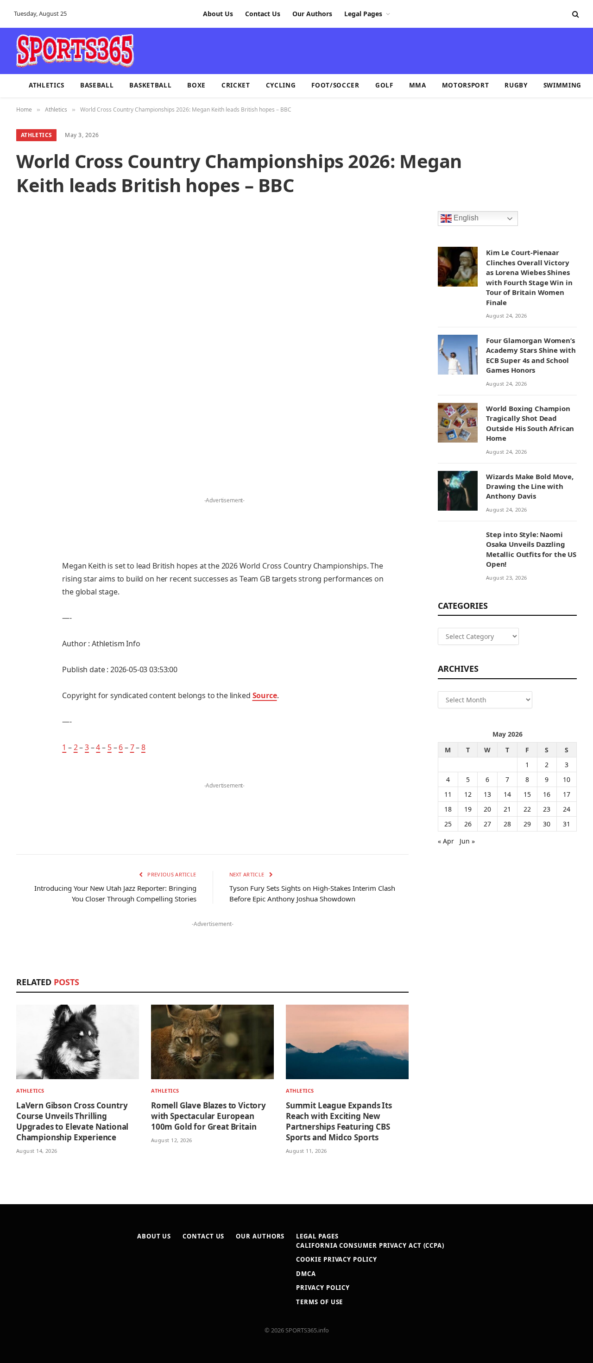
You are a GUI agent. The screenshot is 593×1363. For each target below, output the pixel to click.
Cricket (235, 85)
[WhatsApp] (25, 725)
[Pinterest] (25, 584)
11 (448, 794)
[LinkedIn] (25, 560)
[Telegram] (25, 702)
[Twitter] (25, 536)
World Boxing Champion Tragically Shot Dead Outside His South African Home (530, 423)
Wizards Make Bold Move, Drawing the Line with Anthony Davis (530, 486)
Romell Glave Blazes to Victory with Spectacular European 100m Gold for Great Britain (208, 1116)
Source (264, 695)
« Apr (446, 841)
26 (468, 823)
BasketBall (150, 85)
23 (546, 809)
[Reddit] (25, 654)
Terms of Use (319, 1302)
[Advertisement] (350, 50)
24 (566, 809)
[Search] (574, 14)
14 (507, 794)
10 (566, 779)
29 (527, 823)
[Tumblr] (25, 631)
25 (448, 823)
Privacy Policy (323, 1287)
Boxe (196, 85)
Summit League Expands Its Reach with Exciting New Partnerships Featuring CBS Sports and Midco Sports (339, 1121)
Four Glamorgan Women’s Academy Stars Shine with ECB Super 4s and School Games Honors (530, 355)
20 (487, 809)
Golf (384, 85)
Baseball (97, 85)
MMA (417, 85)
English (465, 218)
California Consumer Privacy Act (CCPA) (370, 1245)
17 (566, 794)
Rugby (516, 85)
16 (546, 794)
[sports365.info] (75, 51)
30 (546, 823)
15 (527, 794)
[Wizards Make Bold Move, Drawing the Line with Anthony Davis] (458, 491)
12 (468, 794)
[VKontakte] (25, 678)
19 (468, 809)
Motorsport (465, 85)
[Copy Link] (25, 749)
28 (507, 823)
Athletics (46, 85)
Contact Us (262, 13)
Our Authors (312, 13)
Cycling (281, 85)
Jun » (467, 841)
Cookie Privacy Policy (336, 1259)
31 (566, 823)
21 (507, 809)
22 (527, 809)
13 (487, 794)
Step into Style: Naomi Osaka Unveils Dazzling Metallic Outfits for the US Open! (531, 549)
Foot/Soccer (335, 85)
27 (487, 823)
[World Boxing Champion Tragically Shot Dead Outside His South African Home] (458, 423)
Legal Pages (363, 13)
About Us (218, 13)
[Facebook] (25, 513)
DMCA (306, 1273)
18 (448, 809)
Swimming (562, 85)
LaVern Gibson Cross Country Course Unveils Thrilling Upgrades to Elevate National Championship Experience (72, 1121)
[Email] (25, 607)
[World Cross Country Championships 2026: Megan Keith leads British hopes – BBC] (212, 339)
